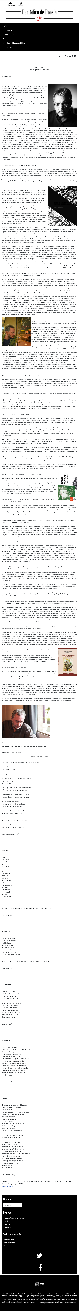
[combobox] (12, 1205)
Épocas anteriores (9, 35)
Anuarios (7, 1224)
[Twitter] (39, 1255)
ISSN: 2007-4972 (9, 47)
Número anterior (9, 39)
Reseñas (6, 1221)
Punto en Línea (9, 1240)
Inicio (5, 26)
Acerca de (6, 30)
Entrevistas (7, 1227)
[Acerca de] (11, 30)
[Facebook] (39, 1267)
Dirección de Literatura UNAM (14, 43)
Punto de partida (9, 1243)
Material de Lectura (10, 1246)
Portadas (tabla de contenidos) (14, 1218)
